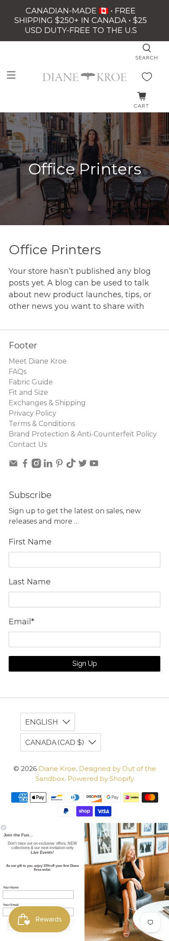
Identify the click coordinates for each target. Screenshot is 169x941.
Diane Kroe (57, 768)
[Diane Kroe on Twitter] (83, 466)
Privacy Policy (32, 413)
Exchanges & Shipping (47, 403)
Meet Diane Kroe (38, 361)
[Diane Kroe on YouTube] (94, 466)
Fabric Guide (31, 382)
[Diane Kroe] (84, 76)
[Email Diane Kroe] (13, 466)
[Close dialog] (3, 828)
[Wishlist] (147, 76)
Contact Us (28, 444)
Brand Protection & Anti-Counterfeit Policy (83, 434)
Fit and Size (28, 392)
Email (21, 621)
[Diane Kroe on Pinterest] (59, 466)
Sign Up (84, 663)
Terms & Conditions (42, 424)
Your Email (11, 905)
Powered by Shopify (101, 778)
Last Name (30, 582)
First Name (30, 542)
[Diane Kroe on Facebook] (25, 466)
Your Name (11, 887)
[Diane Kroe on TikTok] (71, 466)
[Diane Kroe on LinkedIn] (48, 466)
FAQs (17, 371)
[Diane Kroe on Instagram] (36, 466)
